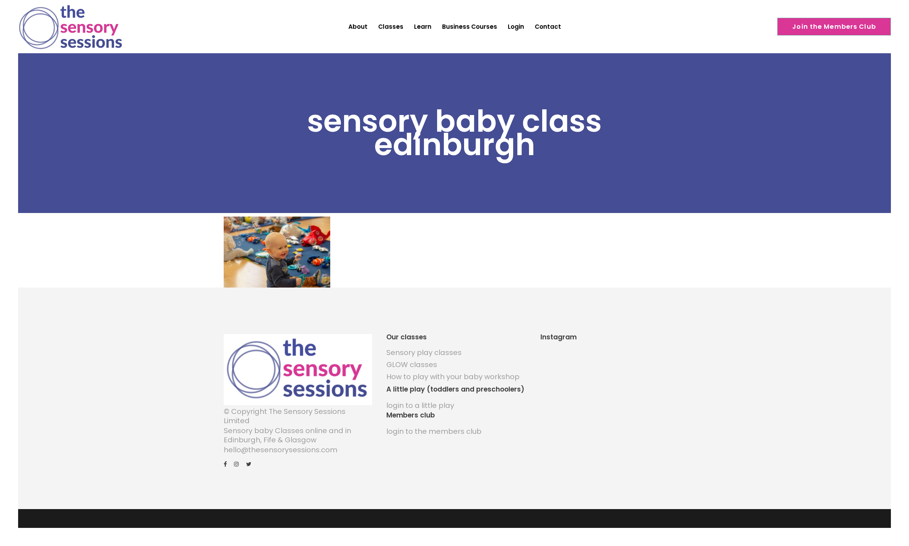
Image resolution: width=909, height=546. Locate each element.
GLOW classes (411, 365)
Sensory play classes (424, 352)
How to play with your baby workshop (452, 377)
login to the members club (433, 431)
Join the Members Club (834, 26)
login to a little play (420, 405)
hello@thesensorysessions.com (280, 450)
